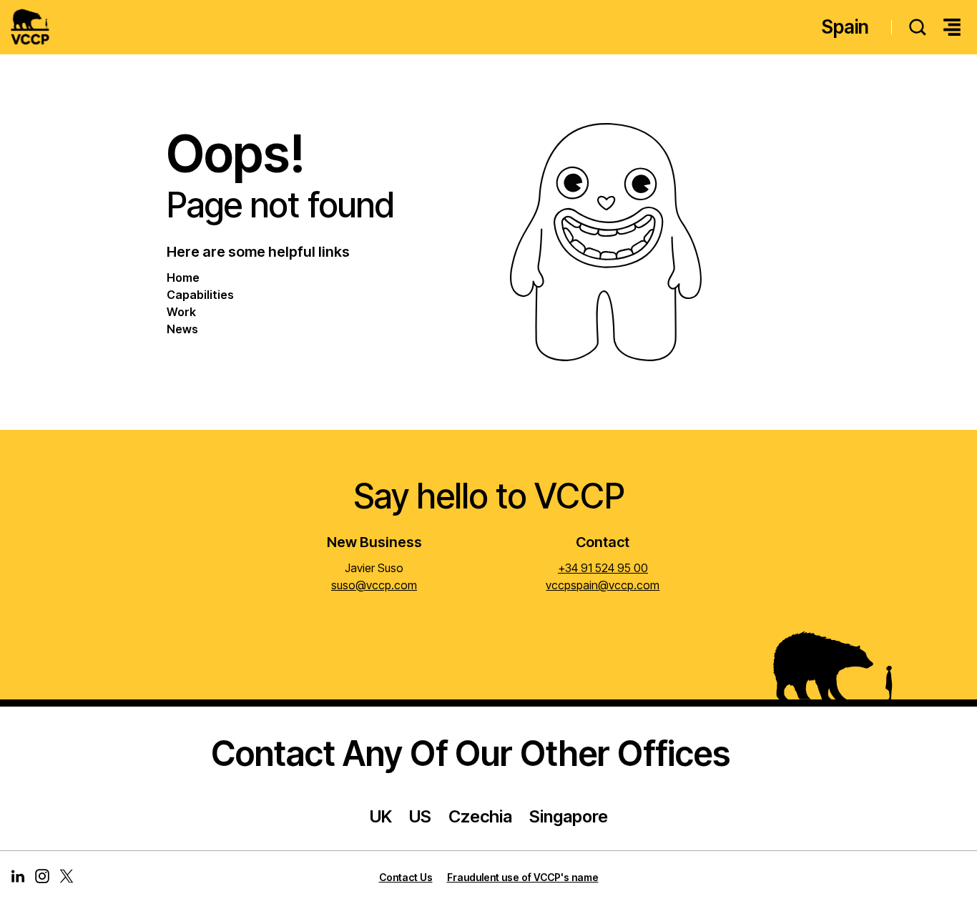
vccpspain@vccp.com (602, 585)
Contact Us (406, 877)
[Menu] (952, 27)
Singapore (568, 816)
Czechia (480, 816)
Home (183, 277)
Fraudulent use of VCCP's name (523, 877)
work (181, 312)
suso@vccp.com (374, 585)
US (420, 816)
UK (381, 816)
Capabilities (200, 295)
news (182, 329)
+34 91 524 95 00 (603, 568)
